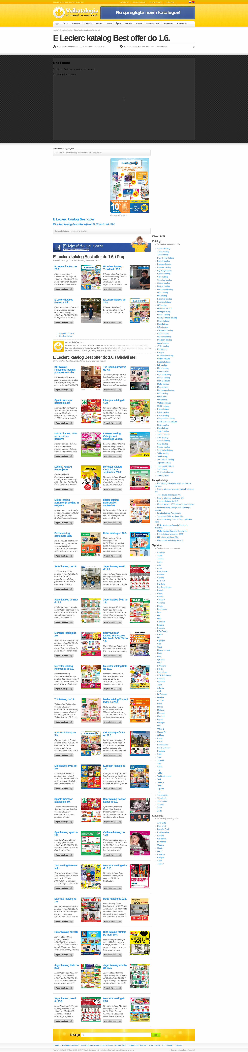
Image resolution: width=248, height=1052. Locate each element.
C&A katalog (162, 277)
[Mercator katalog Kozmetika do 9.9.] (91, 677)
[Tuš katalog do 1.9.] (91, 710)
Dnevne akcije (139, 2)
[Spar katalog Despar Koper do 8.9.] (140, 810)
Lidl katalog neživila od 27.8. (114, 734)
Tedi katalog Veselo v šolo (65, 867)
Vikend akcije (156, 2)
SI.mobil (160, 760)
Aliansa (160, 559)
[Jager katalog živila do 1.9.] (140, 610)
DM (158, 615)
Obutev (99, 23)
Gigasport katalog (164, 308)
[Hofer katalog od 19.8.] (91, 943)
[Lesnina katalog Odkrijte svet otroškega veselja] (140, 444)
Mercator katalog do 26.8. (114, 1000)
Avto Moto (168, 23)
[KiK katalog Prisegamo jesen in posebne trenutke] (91, 378)
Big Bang (161, 584)
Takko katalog (163, 453)
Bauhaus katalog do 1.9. (65, 900)
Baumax (160, 578)
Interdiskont (162, 672)
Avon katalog (162, 255)
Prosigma (161, 751)
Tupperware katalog (165, 466)
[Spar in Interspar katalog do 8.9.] (91, 411)
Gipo (159, 644)
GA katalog (161, 305)
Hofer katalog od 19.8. (66, 932)
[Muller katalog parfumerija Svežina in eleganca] (91, 511)
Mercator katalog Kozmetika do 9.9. (64, 667)
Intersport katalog (164, 340)
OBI (159, 726)
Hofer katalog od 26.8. (115, 533)
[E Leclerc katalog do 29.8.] (91, 277)
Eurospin (161, 628)
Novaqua (161, 723)
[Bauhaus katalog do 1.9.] (91, 909)
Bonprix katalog (163, 274)
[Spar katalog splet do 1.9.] (91, 843)
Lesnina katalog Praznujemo (63, 468)
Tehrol (159, 786)
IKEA (159, 663)
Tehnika (128, 23)
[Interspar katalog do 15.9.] (140, 411)
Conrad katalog (163, 283)
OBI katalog (162, 400)
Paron (159, 738)
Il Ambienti (161, 666)
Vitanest (160, 804)
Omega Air (161, 732)
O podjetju (57, 1045)
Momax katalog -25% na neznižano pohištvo (65, 436)
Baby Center (162, 571)
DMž (159, 619)
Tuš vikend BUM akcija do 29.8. (170, 516)
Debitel (160, 606)
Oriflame (160, 735)
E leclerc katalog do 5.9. (65, 734)
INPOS (160, 669)
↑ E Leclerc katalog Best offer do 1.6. (182, 1050)
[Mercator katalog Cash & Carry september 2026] (140, 477)
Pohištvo (76, 23)
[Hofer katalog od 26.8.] (140, 544)
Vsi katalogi (133, 1045)
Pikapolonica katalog (166, 419)
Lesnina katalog (163, 362)
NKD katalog (162, 393)
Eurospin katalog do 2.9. (114, 767)
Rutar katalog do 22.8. (115, 898)
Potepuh (160, 857)
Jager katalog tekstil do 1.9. (114, 568)
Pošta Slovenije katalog (167, 422)
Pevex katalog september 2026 (63, 534)
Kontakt (111, 1045)
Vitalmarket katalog (165, 472)
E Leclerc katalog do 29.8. (65, 268)
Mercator (161, 716)
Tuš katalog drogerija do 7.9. (114, 368)
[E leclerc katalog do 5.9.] (91, 743)
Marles (160, 707)
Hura (159, 656)
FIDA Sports (162, 631)
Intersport (161, 682)
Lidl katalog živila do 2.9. (65, 767)
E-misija (160, 625)
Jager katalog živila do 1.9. (115, 601)
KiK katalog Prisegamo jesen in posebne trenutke (64, 370)
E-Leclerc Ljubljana (66, 333)
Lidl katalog (162, 365)
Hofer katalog (162, 324)
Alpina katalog (163, 252)
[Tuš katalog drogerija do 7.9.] (140, 378)
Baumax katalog (164, 267)
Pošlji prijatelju (154, 1045)
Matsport (161, 713)
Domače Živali (152, 23)
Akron (159, 556)
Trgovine (170, 2)
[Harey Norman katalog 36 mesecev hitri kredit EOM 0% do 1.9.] (140, 644)
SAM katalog (162, 437)
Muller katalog (163, 384)
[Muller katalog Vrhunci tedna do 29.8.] (140, 710)
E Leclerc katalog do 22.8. (114, 301)
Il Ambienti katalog (165, 330)
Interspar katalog (164, 337)
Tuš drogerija (162, 795)
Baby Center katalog (165, 258)
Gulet (159, 647)
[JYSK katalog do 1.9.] (91, 577)
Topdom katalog (163, 463)
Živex (159, 808)
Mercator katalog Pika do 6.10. (115, 867)
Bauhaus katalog (164, 264)
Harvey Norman (163, 650)
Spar (159, 763)
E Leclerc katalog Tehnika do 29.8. (112, 268)
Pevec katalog (163, 415)
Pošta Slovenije (163, 748)
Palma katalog (163, 409)
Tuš (158, 792)
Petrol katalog (163, 412)
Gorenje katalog (163, 311)
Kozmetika (182, 23)
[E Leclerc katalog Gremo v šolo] (91, 310)
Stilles (159, 767)
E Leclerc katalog (66, 30)
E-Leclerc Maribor (66, 336)
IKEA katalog (162, 327)
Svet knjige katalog (165, 450)
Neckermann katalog (165, 390)
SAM (159, 757)
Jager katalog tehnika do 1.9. (66, 601)
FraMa (160, 634)
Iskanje (75, 1035)
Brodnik (160, 596)
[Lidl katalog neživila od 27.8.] (140, 743)
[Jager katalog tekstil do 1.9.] (140, 577)
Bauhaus (161, 574)
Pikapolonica (162, 745)
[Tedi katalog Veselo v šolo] (91, 876)
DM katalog (162, 296)
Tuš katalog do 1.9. (64, 699)
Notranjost (161, 842)
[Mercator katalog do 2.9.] (91, 644)
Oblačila (88, 23)
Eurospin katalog (164, 302)
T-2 (158, 770)
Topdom (160, 789)
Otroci (139, 23)
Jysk (159, 691)
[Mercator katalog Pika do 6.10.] (140, 876)
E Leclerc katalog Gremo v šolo (63, 301)
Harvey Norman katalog (167, 318)
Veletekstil (161, 798)
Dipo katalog (162, 293)
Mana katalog (162, 368)
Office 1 (160, 729)
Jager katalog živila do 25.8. (66, 966)
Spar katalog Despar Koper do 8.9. (114, 800)
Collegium (161, 600)
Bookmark (144, 1045)
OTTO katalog (163, 406)
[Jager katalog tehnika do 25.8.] (140, 976)
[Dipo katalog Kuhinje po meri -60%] (140, 943)
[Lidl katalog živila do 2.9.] (91, 777)
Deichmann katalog (165, 289)
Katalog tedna (163, 832)
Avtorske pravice (100, 1045)
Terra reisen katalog (165, 460)
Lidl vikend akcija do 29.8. (168, 537)
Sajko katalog (163, 431)
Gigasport (161, 641)
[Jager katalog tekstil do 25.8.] (91, 1009)
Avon (159, 568)
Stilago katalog (163, 447)
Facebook (178, 1045)
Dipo (159, 612)
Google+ (169, 1045)
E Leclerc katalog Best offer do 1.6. (111, 38)
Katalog (125, 1045)
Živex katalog (162, 475)
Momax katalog (163, 381)
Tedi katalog (162, 456)
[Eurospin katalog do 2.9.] (140, 777)
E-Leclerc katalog (164, 299)
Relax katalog (163, 425)
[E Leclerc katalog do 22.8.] (140, 310)
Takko (159, 773)
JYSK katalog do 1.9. (65, 566)
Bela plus (161, 581)
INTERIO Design (164, 675)
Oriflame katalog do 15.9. (114, 833)
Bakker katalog (163, 261)
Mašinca (160, 710)
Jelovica (160, 688)
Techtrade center (164, 776)
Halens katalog (163, 315)
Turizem (160, 864)
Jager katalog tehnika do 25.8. (115, 966)
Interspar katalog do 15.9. (114, 401)
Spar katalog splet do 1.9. (66, 833)
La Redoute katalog (165, 356)
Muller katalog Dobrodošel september (111, 503)
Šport (118, 23)
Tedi (159, 779)
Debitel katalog (163, 286)
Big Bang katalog (164, 270)
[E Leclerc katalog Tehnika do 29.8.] (140, 277)
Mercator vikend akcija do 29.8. (170, 540)
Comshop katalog (164, 280)
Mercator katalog (164, 374)
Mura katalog (162, 387)
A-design (161, 552)
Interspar (161, 678)
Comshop (161, 603)
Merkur (160, 719)
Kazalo (118, 1045)
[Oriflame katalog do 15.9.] (140, 843)
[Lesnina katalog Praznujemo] (91, 477)
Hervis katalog (163, 321)
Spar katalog (162, 444)
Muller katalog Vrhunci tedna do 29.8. (115, 700)
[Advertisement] (77, 178)
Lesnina (160, 697)
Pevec (160, 741)
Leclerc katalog (163, 359)
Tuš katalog (162, 469)
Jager (159, 685)
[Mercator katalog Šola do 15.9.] (140, 677)
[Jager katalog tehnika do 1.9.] (91, 610)
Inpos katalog (162, 333)
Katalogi (124, 2)
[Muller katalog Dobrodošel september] (140, 511)
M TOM (160, 700)
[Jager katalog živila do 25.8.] (91, 976)
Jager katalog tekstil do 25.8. (65, 1000)
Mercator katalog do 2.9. (65, 634)
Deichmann (162, 609)
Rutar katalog (162, 428)
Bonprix (160, 590)
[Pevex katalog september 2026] (91, 544)
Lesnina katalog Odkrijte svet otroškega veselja (112, 436)
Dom (109, 23)
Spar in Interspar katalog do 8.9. (63, 401)
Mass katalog (162, 371)
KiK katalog (162, 349)
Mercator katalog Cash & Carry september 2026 (112, 469)
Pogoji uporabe (87, 1045)
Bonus (160, 593)
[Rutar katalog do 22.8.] (140, 909)
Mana (159, 704)
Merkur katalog (163, 378)
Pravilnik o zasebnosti (70, 1045)
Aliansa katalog (163, 248)
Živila (65, 23)
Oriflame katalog (164, 403)
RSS (163, 1045)
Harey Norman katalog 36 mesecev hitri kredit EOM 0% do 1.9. (115, 637)
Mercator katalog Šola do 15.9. (115, 667)
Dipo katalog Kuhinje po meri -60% (114, 933)
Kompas (160, 352)
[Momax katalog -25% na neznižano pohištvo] (91, 444)
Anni (159, 565)
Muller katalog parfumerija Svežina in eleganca (66, 503)
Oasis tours (162, 397)
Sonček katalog (163, 441)
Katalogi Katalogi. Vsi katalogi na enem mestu (76, 12)
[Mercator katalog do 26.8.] (140, 1009)
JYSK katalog (163, 346)
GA (158, 637)
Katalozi (193, 2)
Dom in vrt (161, 826)
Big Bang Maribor (164, 587)
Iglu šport (161, 660)
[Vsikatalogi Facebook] (147, 19)
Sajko (159, 754)
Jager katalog (162, 343)
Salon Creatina (163, 434)
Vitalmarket (162, 801)
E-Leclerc (161, 622)
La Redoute (162, 694)
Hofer (159, 653)
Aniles (159, 562)
